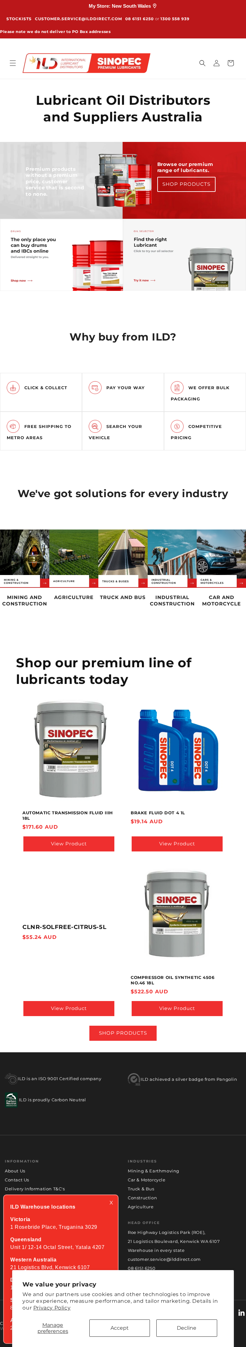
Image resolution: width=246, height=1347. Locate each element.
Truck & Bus (141, 1188)
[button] (13, 63)
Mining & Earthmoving (153, 1170)
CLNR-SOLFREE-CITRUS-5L (64, 927)
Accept (120, 1328)
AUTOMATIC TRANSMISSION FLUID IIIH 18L (67, 815)
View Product (69, 844)
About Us (15, 1170)
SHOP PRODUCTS (186, 184)
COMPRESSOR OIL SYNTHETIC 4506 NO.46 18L (172, 980)
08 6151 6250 (139, 19)
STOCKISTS (19, 19)
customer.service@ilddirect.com (78, 19)
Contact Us (17, 1179)
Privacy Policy (51, 1308)
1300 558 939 (175, 19)
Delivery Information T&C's (35, 1188)
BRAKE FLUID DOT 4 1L (158, 812)
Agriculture (141, 1206)
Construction (142, 1197)
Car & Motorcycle (147, 1179)
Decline (186, 1328)
